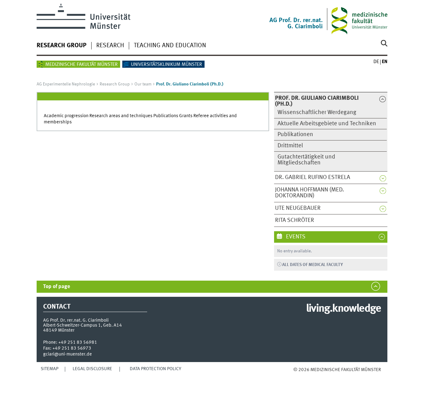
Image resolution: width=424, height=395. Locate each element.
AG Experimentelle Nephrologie (66, 84)
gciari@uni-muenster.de (67, 354)
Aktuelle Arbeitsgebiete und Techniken (326, 123)
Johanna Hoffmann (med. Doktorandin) (309, 193)
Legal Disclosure (92, 368)
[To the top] (300, 376)
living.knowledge (343, 309)
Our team (142, 84)
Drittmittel (290, 146)
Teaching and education (170, 46)
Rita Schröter (294, 220)
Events (295, 237)
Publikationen (295, 134)
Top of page (56, 286)
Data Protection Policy (155, 368)
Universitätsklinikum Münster (166, 64)
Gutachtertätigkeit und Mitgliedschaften (306, 160)
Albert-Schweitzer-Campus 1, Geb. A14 (82, 325)
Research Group (62, 46)
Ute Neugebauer (298, 208)
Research (110, 46)
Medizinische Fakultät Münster (81, 64)
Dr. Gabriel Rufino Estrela (312, 177)
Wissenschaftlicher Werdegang (316, 112)
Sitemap (49, 368)
